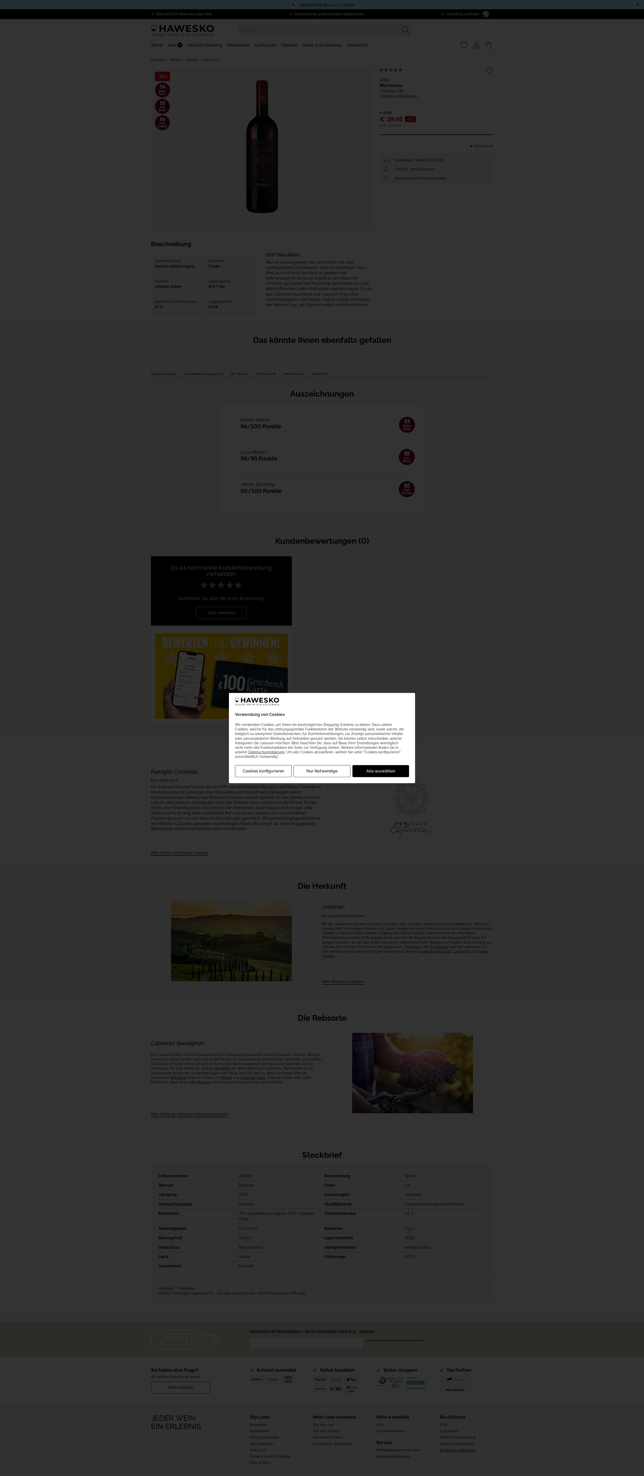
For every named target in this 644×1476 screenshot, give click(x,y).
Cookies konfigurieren (263, 770)
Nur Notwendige (322, 770)
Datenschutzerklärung (266, 752)
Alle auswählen (380, 770)
